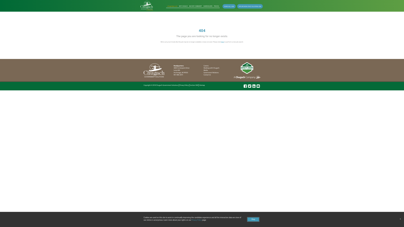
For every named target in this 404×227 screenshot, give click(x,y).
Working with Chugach (211, 68)
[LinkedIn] (254, 87)
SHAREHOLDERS (207, 6)
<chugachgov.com (172, 6)
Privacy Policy (184, 85)
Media (206, 70)
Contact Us (207, 75)
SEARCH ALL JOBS (229, 6)
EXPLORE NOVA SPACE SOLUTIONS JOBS (250, 6)
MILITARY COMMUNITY (195, 6)
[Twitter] (249, 87)
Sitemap (202, 85)
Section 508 (194, 85)
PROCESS (216, 6)
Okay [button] (253, 219)
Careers (206, 66)
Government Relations (211, 73)
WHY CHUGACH (183, 6)
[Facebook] (245, 87)
